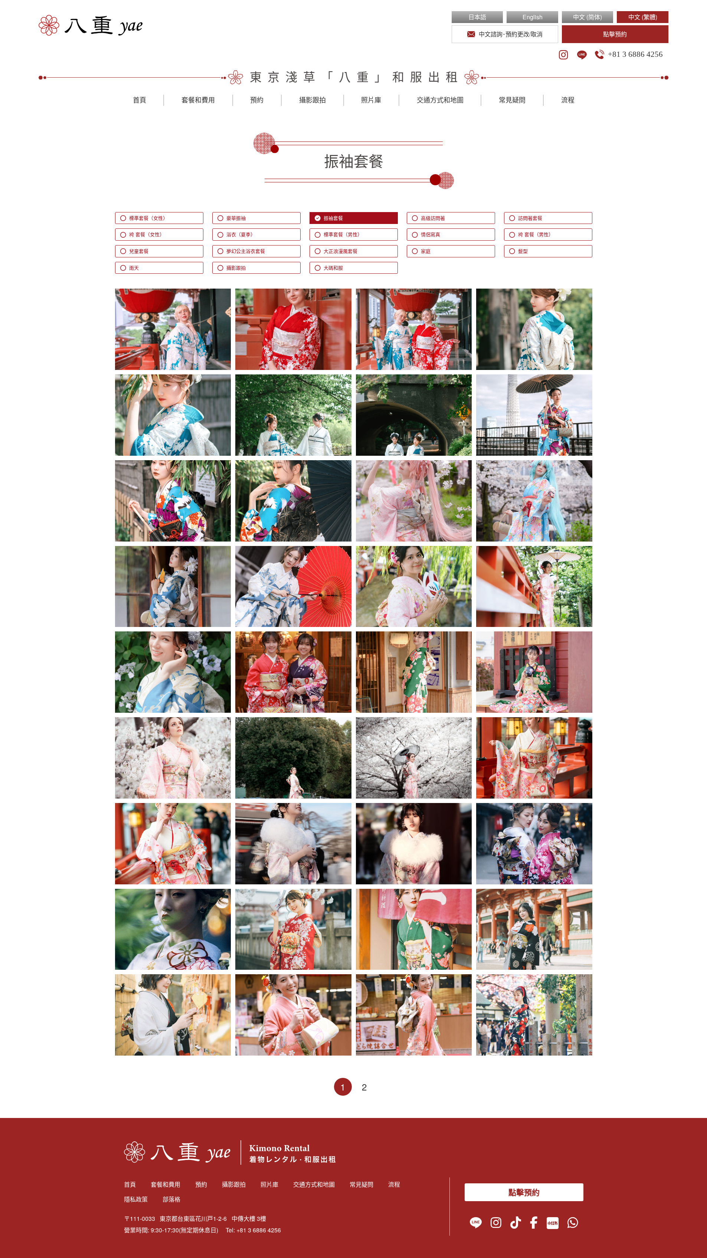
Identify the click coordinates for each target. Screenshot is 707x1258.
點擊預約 (615, 34)
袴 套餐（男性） (535, 234)
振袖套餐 (333, 217)
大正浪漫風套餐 (340, 250)
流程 (568, 100)
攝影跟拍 (312, 100)
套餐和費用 (198, 100)
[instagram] (563, 55)
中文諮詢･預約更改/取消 (511, 34)
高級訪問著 (433, 217)
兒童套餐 (138, 250)
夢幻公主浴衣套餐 (245, 250)
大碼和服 (333, 267)
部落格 (171, 1199)
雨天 (134, 267)
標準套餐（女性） (148, 217)
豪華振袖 (236, 217)
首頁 (139, 100)
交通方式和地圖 (440, 100)
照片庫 (371, 100)
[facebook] (534, 1224)
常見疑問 (512, 100)
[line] (582, 55)
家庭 (426, 250)
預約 (257, 100)
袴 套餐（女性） (146, 234)
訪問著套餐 (530, 217)
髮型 (523, 250)
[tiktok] (515, 1224)
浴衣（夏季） (240, 234)
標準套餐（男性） (343, 234)
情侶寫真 (430, 234)
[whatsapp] (572, 1224)
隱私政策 (136, 1199)
